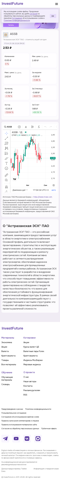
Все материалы (8, 364)
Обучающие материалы (7, 378)
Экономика (6, 342)
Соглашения (17, 18)
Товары (5, 360)
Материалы (7, 337)
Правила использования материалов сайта (19, 425)
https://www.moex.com (42, 197)
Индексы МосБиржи (33, 360)
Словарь (5, 384)
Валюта (5, 351)
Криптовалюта (8, 355)
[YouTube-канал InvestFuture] (16, 438)
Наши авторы (29, 381)
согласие (33, 14)
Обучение (6, 372)
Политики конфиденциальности (17, 20)
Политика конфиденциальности (38, 409)
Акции (4, 347)
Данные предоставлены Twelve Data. (14, 470)
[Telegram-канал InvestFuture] (5, 438)
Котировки (29, 337)
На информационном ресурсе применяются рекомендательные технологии (19, 463)
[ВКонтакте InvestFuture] (27, 438)
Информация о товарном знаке (46, 469)
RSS (25, 395)
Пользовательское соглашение (13, 413)
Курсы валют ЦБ (31, 347)
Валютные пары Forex (33, 351)
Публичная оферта (49, 428)
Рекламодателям (31, 390)
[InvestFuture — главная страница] (12, 4)
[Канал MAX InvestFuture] (38, 438)
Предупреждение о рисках (12, 409)
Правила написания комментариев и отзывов (20, 421)
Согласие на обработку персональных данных (20, 428)
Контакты (28, 386)
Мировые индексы (32, 364)
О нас (26, 377)
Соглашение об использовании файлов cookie (20, 417)
